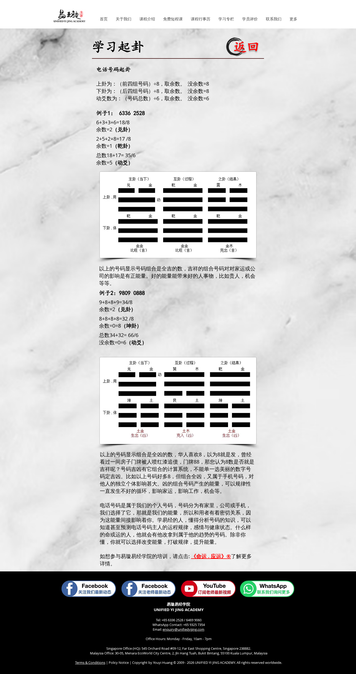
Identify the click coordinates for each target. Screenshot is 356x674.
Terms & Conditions (90, 662)
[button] (123, 19)
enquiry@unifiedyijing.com (183, 629)
